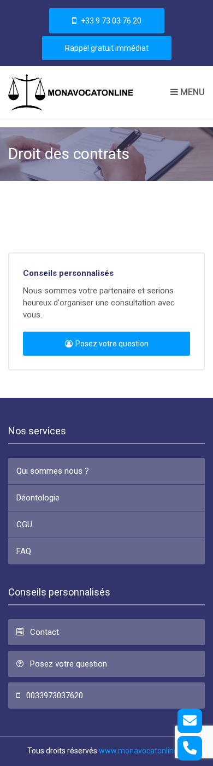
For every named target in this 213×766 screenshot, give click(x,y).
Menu (191, 91)
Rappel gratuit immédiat (107, 48)
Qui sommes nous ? (52, 471)
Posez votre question (112, 343)
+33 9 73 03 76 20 (110, 20)
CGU (24, 524)
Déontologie (38, 498)
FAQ (23, 551)
